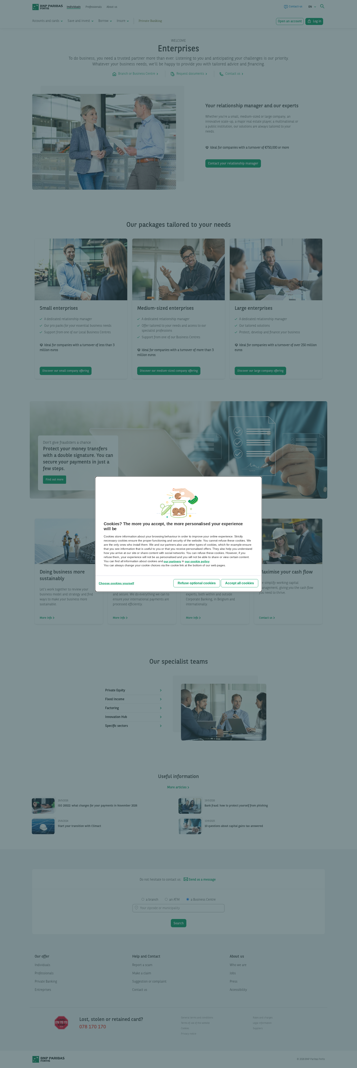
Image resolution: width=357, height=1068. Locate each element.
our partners (172, 561)
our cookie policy (197, 561)
